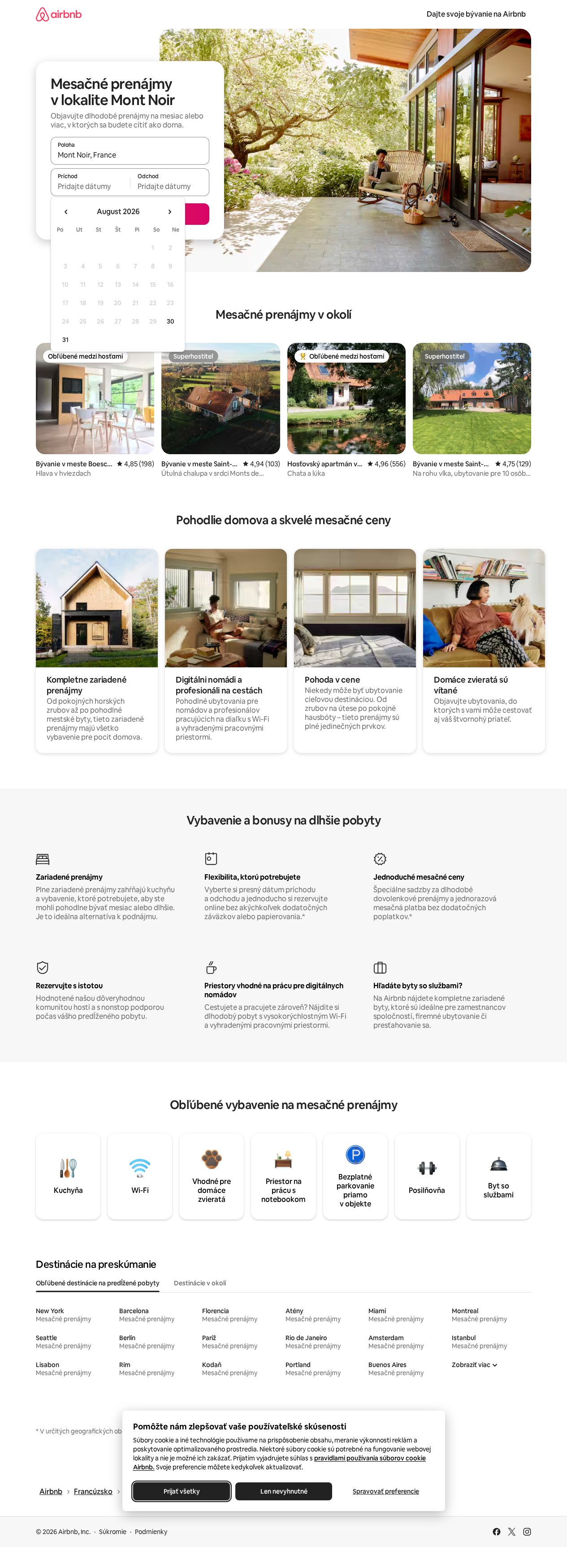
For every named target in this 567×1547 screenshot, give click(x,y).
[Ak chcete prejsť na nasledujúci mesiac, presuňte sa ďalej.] (169, 212)
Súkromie (112, 1532)
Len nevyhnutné (283, 1491)
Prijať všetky (181, 1491)
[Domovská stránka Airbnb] (59, 14)
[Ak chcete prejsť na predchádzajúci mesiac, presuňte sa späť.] (66, 212)
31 (65, 340)
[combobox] (130, 154)
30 (170, 321)
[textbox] (90, 186)
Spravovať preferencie (386, 1491)
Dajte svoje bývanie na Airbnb (476, 14)
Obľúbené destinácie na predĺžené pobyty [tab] (98, 1283)
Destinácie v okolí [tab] (200, 1283)
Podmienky (151, 1532)
